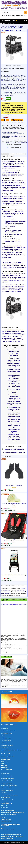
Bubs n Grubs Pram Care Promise (9, 785)
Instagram (5, 763)
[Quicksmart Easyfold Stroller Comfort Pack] (14, 526)
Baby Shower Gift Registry (8, 778)
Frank (22, 333)
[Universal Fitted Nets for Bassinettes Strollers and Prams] (14, 498)
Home (2, 26)
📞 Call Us (24, 20)
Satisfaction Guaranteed (7, 745)
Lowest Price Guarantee (7, 790)
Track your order (7, 740)
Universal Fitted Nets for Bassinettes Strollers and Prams (14, 504)
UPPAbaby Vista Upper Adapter (14, 485)
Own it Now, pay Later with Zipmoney (10, 795)
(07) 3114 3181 (4, 807)
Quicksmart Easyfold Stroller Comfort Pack (14, 540)
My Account (4, 735)
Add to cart (18, 120)
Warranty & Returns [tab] (20, 153)
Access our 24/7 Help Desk (7, 756)
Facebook (5, 761)
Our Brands (4, 792)
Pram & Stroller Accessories (18, 68)
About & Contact (5, 773)
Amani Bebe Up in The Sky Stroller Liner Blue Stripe (14, 575)
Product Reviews (6, 797)
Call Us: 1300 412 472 (22, 142)
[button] (25, 62)
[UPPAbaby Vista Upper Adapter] (14, 471)
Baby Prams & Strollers (10, 26)
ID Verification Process (7, 733)
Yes (6, 117)
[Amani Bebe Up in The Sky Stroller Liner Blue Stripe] (14, 561)
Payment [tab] (11, 156)
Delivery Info (5, 728)
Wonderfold (6, 71)
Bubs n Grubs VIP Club (7, 787)
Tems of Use (5, 747)
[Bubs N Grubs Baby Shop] (14, 8)
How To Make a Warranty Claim (9, 730)
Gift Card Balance (7, 738)
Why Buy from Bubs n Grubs (8, 799)
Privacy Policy (5, 742)
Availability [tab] (4, 156)
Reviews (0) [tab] (12, 153)
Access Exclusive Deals (7, 775)
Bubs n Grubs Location (7, 783)
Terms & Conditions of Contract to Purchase (11, 750)
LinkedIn (5, 767)
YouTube (5, 765)
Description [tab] (4, 153)
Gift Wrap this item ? (7, 115)
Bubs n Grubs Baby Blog (7, 780)
